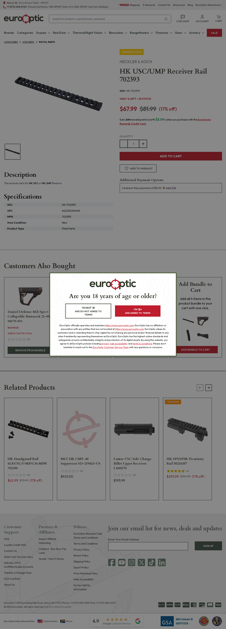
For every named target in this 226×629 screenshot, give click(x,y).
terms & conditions (142, 343)
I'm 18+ (137, 311)
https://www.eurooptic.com (119, 325)
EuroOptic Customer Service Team (111, 347)
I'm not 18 (88, 311)
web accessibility (118, 343)
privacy (105, 343)
